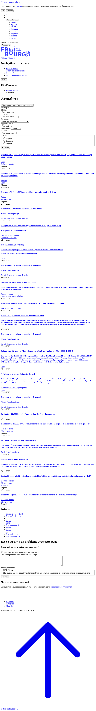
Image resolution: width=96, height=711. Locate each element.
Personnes (5, 119)
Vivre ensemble (7, 431)
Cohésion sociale (7, 429)
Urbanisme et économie (15, 71)
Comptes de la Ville (8, 238)
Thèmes (4, 110)
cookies (19, 6)
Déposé (9, 138)
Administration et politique (16, 75)
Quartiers (4, 114)
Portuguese (15, 29)
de (7, 15)
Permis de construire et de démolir (14, 218)
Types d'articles (7, 124)
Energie (4, 180)
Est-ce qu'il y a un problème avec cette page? (21, 552)
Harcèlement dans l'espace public (14, 388)
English (14, 22)
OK (3, 11)
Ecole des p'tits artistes (10, 452)
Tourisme (4, 485)
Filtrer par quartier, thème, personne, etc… (17, 105)
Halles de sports (7, 164)
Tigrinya (14, 33)
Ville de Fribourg (7, 58)
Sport (3, 162)
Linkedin (9, 606)
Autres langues (12, 20)
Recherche (5, 42)
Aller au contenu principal (11, 2)
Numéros (4, 131)
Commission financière (10, 235)
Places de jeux (6, 199)
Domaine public (7, 481)
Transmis (9, 141)
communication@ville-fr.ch (61, 587)
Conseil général (7, 294)
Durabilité (10, 73)
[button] (4, 79)
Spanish (14, 24)
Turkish (14, 36)
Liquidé (9, 143)
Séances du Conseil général (12, 296)
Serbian (14, 38)
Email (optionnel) (8, 567)
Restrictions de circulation (11, 308)
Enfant (3, 197)
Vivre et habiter (12, 68)
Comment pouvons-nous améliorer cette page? (19, 554)
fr (6, 17)
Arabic (13, 31)
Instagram (10, 604)
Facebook (10, 601)
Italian (13, 27)
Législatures (5, 128)
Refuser (9, 11)
